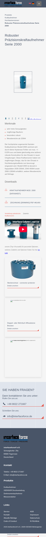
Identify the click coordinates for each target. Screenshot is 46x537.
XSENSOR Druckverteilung (14, 490)
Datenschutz (35, 518)
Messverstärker (10, 497)
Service (6, 511)
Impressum (34, 515)
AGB (32, 511)
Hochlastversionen (12, 20)
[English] (30, 3)
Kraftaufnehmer (11, 18)
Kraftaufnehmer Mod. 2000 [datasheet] (22, 192)
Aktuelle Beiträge (10, 518)
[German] (33, 3)
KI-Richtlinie (34, 521)
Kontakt (7, 515)
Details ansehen (12, 286)
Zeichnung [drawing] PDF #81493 (25, 203)
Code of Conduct (10, 521)
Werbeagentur (37, 527)
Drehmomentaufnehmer (13, 494)
